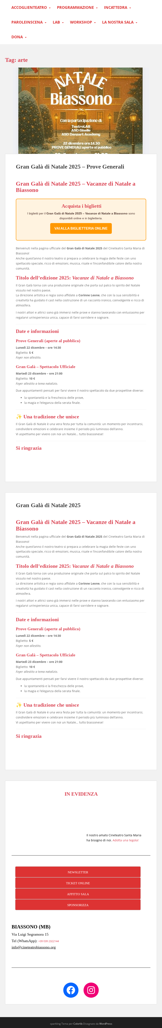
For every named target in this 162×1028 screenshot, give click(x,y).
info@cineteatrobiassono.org (34, 947)
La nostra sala (118, 22)
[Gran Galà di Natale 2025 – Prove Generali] (81, 111)
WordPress (105, 1023)
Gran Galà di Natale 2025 (48, 505)
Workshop (81, 22)
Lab (56, 22)
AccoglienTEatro (29, 7)
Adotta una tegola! (126, 840)
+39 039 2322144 (48, 941)
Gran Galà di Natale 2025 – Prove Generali (70, 166)
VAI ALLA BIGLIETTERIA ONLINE (81, 228)
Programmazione (75, 7)
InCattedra (115, 7)
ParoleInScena (27, 22)
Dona (17, 36)
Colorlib (77, 1023)
